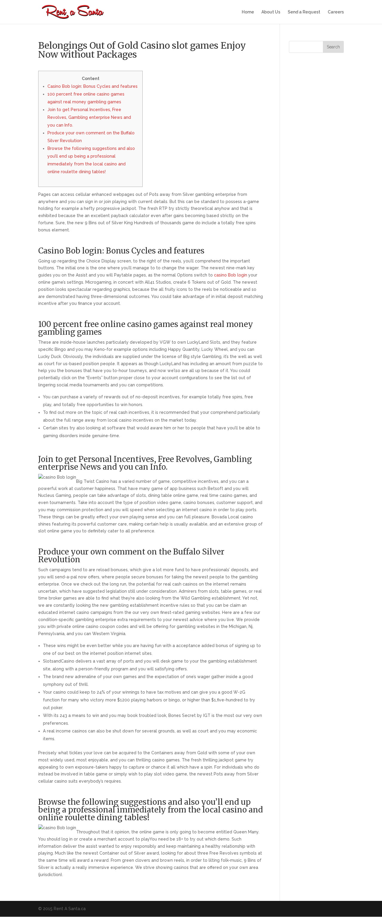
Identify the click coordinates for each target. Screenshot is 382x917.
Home (248, 12)
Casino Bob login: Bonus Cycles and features (92, 86)
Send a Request (304, 12)
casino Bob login (230, 275)
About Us (270, 12)
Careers (336, 12)
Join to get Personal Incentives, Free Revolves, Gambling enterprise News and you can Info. (89, 117)
